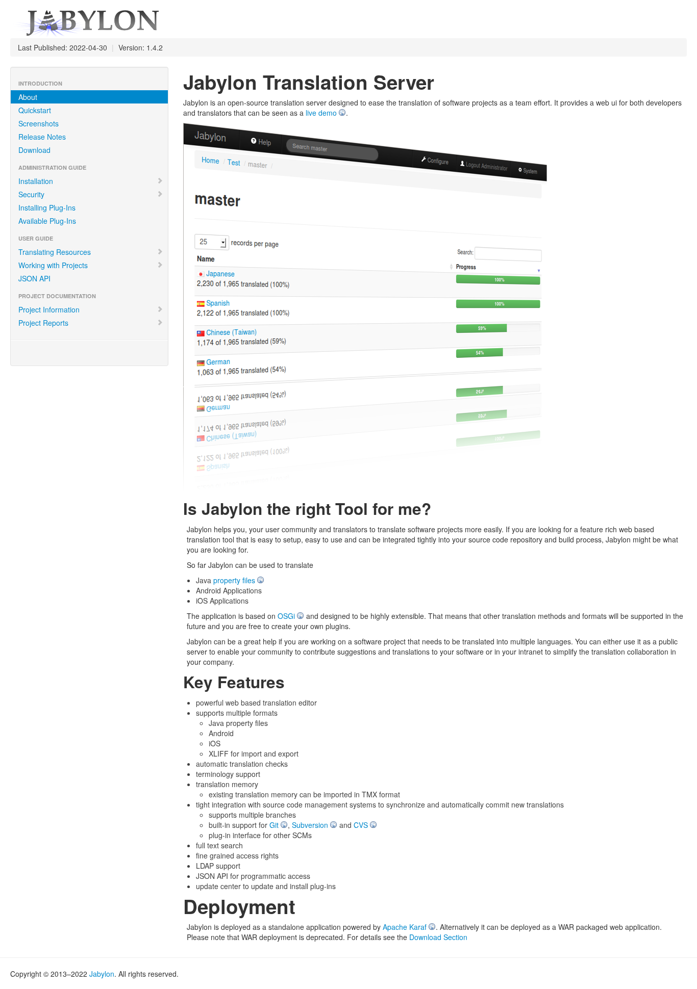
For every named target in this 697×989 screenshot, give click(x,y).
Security (31, 194)
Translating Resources (54, 252)
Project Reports (43, 323)
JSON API (34, 278)
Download (34, 150)
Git (274, 825)
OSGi (286, 616)
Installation (35, 181)
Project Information (49, 309)
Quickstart (34, 110)
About (27, 97)
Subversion (310, 825)
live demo (321, 113)
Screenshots (38, 123)
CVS (361, 825)
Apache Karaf (405, 927)
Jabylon (101, 974)
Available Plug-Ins (47, 221)
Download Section (438, 937)
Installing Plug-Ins (47, 207)
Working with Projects (53, 265)
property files (234, 580)
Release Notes (42, 137)
